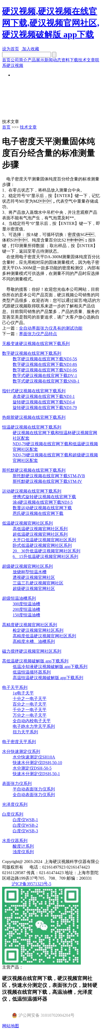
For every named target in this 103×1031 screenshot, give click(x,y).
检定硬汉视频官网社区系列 (38, 630)
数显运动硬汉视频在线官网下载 (42, 508)
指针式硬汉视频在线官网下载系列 (33, 391)
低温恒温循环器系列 (32, 672)
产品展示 (35, 60)
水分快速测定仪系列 (21, 751)
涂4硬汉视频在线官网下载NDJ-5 (43, 502)
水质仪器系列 (14, 840)
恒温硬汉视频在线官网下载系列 (31, 427)
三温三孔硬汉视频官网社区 (38, 583)
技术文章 (86, 60)
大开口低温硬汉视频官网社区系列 (44, 540)
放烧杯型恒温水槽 (29, 572)
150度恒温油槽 (26, 615)
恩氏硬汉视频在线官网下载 (38, 513)
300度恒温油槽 (26, 604)
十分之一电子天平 (29, 698)
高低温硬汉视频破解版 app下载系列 (35, 661)
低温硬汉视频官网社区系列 (27, 523)
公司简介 (19, 60)
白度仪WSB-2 (25, 825)
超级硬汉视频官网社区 (34, 588)
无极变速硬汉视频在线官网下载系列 (36, 343)
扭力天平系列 (25, 732)
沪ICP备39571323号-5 (31, 884)
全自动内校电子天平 (32, 721)
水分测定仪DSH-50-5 (32, 768)
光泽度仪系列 (14, 804)
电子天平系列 (14, 687)
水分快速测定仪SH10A (34, 757)
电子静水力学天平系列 (34, 726)
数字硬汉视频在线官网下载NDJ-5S (45, 359)
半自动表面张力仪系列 (34, 789)
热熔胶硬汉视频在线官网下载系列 (33, 417)
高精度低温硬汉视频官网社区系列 (44, 636)
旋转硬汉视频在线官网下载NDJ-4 (44, 402)
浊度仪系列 (23, 852)
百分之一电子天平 (29, 704)
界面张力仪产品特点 (38, 333)
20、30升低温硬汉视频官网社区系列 (46, 551)
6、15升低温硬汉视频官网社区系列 (45, 556)
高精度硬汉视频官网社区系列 (29, 625)
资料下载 (69, 60)
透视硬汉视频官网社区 (34, 577)
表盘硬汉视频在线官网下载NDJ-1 (44, 396)
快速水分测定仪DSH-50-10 (37, 762)
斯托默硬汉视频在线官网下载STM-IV (47, 481)
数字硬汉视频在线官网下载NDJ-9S (45, 370)
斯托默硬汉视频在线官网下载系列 (33, 470)
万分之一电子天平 (29, 715)
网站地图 (10, 1026)
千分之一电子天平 (29, 709)
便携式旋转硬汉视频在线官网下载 (44, 496)
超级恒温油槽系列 (19, 598)
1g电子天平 (23, 693)
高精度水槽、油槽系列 (34, 641)
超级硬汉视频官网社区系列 (27, 566)
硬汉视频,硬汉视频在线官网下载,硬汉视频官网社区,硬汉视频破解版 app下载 (50, 22)
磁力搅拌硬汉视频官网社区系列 (31, 651)
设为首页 (10, 49)
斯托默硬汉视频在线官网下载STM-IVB (49, 476)
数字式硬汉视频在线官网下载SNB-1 (46, 381)
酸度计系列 (23, 846)
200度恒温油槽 (26, 609)
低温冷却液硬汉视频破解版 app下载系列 (50, 666)
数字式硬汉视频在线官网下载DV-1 (45, 375)
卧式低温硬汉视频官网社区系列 (42, 545)
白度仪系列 (12, 814)
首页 (6, 60)
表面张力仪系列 (17, 783)
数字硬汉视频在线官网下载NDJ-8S (45, 364)
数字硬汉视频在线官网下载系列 (31, 353)
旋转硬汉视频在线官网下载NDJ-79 (45, 407)
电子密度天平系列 (19, 741)
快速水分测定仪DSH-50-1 (36, 773)
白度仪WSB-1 (25, 819)
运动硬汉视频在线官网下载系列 (31, 491)
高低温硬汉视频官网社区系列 (40, 528)
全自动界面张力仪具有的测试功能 (50, 328)
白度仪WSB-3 (25, 831)
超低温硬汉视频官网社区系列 (40, 534)
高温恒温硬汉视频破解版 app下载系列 (48, 677)
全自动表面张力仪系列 (34, 794)
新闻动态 (52, 60)
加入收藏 (30, 49)
